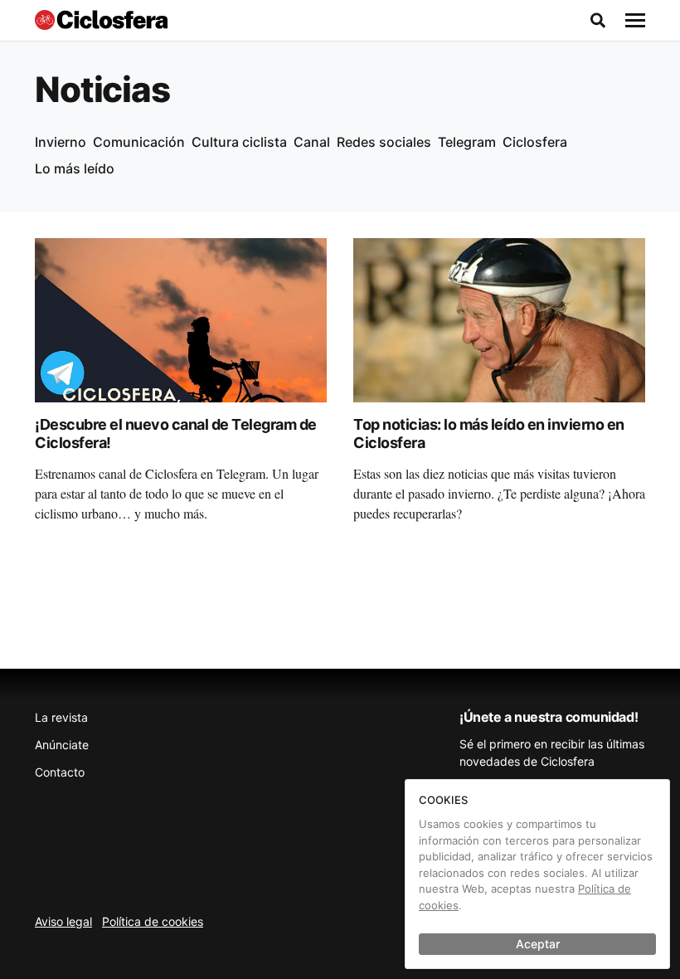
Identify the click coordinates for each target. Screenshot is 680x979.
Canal (312, 142)
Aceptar (538, 944)
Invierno (60, 142)
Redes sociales (384, 142)
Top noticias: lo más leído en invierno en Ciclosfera (488, 434)
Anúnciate (62, 745)
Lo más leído (74, 168)
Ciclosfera (535, 142)
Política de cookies (152, 921)
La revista (61, 717)
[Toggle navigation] (635, 20)
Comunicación (139, 142)
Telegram (467, 142)
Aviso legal (63, 921)
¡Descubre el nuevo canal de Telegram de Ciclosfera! (176, 434)
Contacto (60, 772)
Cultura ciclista (239, 142)
